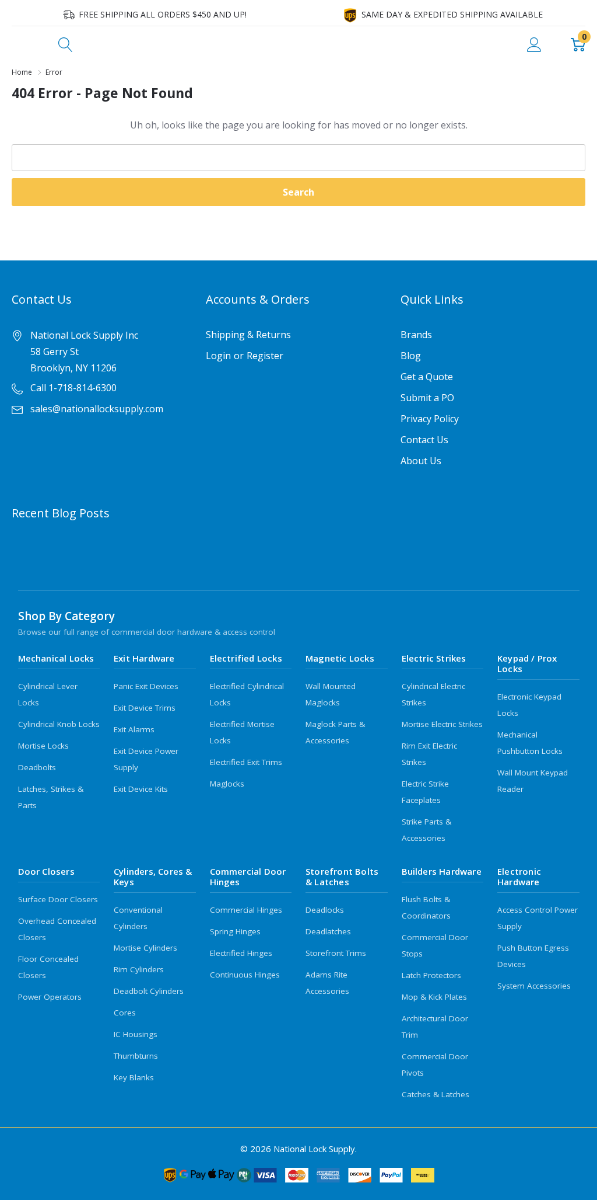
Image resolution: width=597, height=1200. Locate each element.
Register (265, 355)
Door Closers (46, 871)
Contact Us (424, 439)
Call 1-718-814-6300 (73, 387)
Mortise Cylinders (145, 947)
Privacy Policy (430, 418)
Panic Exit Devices (146, 686)
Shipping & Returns (248, 334)
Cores (125, 1012)
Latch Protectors (431, 975)
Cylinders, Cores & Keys (153, 876)
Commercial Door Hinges (248, 876)
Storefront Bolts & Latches (341, 876)
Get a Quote (427, 376)
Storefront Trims (335, 953)
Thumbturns (136, 1056)
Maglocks (227, 783)
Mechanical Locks (56, 658)
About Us (421, 460)
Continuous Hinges (245, 974)
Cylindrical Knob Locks (59, 724)
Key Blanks (134, 1077)
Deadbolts (37, 767)
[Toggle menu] (20, 44)
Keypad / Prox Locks (527, 663)
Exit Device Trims (144, 707)
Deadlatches (328, 931)
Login (218, 355)
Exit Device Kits (141, 789)
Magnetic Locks (339, 658)
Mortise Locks (43, 745)
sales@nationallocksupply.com (96, 408)
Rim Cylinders (139, 969)
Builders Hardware (442, 871)
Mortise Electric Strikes (442, 724)
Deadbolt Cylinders (149, 991)
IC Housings (135, 1034)
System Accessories (534, 985)
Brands (416, 334)
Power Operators (50, 997)
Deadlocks (324, 910)
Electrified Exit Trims (246, 762)
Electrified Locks (246, 658)
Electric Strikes (434, 658)
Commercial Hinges (246, 910)
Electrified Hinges (241, 953)
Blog (411, 355)
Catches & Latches (435, 1094)
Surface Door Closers (58, 899)
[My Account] (534, 44)
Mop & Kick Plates (434, 997)
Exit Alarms (134, 729)
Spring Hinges (235, 931)
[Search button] (65, 44)
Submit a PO (427, 397)
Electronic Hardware (519, 876)
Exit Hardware (144, 658)
